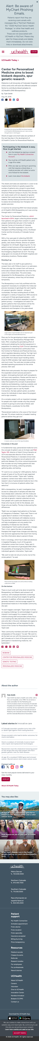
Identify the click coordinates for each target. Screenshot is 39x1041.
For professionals (17, 967)
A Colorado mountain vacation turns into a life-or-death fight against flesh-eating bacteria (19, 729)
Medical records (17, 952)
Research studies (17, 961)
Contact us (15, 1002)
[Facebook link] (3, 766)
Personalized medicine (12, 666)
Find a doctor (15, 927)
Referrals (14, 958)
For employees (16, 964)
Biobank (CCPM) (17, 999)
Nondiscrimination (17, 996)
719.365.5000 (18, 892)
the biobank (25, 176)
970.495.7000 (18, 883)
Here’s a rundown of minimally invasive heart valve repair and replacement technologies (18, 743)
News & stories (16, 970)
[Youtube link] (12, 766)
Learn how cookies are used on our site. (19, 1029)
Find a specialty (16, 933)
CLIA (21, 346)
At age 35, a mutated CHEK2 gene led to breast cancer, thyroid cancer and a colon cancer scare (19, 758)
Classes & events (17, 955)
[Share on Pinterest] (10, 100)
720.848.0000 (18, 874)
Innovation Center (17, 992)
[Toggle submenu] (3, 52)
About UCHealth (17, 980)
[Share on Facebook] (3, 100)
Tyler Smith (8, 94)
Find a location (16, 930)
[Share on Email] (18, 100)
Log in (34, 52)
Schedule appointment (19, 924)
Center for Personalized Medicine (17, 657)
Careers (14, 983)
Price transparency (18, 942)
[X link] (7, 766)
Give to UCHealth (17, 989)
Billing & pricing (16, 939)
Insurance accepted (18, 936)
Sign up (6, 779)
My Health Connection (19, 921)
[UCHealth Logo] (17, 866)
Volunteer (14, 986)
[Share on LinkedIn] (14, 100)
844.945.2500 (18, 903)
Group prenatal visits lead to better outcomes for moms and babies (20, 736)
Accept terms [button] (20, 1033)
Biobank (6, 653)
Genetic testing (9, 662)
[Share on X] (6, 100)
